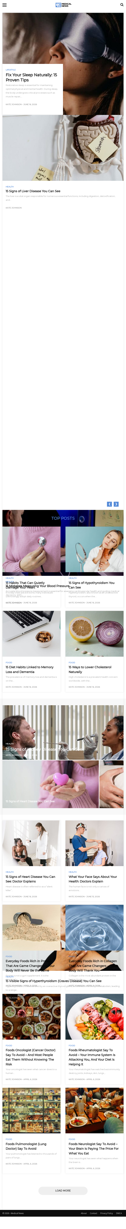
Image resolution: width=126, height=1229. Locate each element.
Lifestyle (11, 69)
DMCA (119, 1213)
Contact (93, 1213)
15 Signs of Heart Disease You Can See (30, 801)
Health (10, 186)
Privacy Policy (106, 1213)
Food (9, 662)
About (84, 1213)
